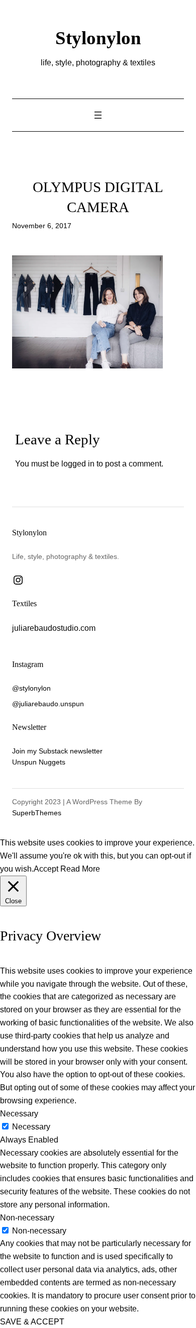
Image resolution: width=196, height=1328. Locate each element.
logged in (77, 463)
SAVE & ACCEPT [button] (32, 1321)
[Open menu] (98, 115)
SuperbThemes (36, 813)
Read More (80, 868)
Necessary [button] (19, 1113)
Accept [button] (46, 868)
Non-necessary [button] (27, 1217)
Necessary (31, 1126)
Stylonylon (98, 38)
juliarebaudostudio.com (53, 627)
